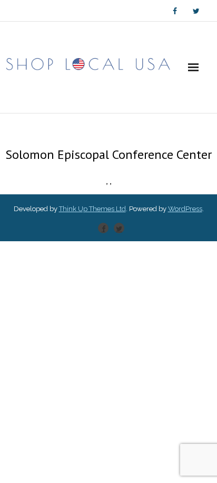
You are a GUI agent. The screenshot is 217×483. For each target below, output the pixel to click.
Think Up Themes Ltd (92, 209)
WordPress (185, 209)
